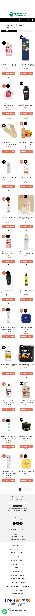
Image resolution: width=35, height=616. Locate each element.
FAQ (16, 568)
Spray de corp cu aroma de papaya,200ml (26, 143)
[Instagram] (21, 523)
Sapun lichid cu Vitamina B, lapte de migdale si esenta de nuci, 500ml (26, 401)
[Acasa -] (17, 14)
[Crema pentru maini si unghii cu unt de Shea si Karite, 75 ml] (9, 462)
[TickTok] (17, 523)
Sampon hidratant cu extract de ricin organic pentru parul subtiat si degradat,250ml (9, 218)
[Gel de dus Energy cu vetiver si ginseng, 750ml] (26, 48)
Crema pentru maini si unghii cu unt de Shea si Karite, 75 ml (8, 472)
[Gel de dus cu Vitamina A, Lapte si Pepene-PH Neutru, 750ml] (9, 167)
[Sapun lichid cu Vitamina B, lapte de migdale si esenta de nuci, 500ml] (26, 390)
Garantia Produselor (17, 583)
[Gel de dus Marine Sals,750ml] (26, 316)
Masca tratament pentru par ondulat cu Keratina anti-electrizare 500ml (26, 365)
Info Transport (17, 575)
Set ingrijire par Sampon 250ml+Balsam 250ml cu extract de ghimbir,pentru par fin (26, 218)
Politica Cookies (17, 560)
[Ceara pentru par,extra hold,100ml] (26, 426)
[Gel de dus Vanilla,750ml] (26, 462)
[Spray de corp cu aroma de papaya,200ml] (26, 131)
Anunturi (17, 545)
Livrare (17, 557)
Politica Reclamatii (17, 579)
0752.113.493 (18, 534)
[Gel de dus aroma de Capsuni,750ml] (9, 92)
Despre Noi (17, 571)
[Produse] (2, 20)
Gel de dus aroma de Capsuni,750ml (9, 105)
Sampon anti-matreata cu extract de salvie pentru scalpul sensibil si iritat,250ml (8, 328)
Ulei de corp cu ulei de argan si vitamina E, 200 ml (26, 291)
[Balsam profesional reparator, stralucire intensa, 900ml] (9, 390)
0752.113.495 (18, 537)
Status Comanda (17, 590)
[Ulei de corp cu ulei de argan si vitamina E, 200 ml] (26, 278)
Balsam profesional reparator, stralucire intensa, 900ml (9, 401)
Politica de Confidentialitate (17, 586)
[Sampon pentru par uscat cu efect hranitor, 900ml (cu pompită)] (9, 353)
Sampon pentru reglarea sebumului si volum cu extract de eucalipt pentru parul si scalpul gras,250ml (9, 437)
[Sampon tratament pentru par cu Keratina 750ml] (26, 91)
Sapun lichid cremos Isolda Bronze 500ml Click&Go (26, 178)
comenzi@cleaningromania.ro (18, 539)
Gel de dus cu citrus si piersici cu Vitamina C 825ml (8, 252)
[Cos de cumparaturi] (29, 20)
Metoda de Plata (17, 553)
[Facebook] (14, 523)
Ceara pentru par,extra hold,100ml (26, 437)
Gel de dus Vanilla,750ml (26, 471)
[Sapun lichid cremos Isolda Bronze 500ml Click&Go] (26, 167)
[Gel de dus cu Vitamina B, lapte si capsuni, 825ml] (9, 49)
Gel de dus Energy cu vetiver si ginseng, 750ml (26, 65)
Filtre (10, 31)
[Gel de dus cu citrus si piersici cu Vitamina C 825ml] (9, 242)
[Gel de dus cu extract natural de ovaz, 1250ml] (26, 242)
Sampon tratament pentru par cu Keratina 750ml (26, 105)
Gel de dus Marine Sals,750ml (26, 328)
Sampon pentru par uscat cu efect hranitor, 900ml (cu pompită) (9, 365)
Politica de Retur (16, 549)
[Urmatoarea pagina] (31, 489)
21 (28, 489)
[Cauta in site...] (33, 20)
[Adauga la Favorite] (9, 77)
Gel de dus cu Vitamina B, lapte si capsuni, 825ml (9, 65)
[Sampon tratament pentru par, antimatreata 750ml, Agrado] (9, 279)
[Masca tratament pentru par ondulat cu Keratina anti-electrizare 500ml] (26, 353)
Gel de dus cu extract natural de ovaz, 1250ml (26, 252)
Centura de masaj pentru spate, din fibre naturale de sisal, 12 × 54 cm (8, 143)
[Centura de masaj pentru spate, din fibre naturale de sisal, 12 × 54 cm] (9, 131)
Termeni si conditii (17, 564)
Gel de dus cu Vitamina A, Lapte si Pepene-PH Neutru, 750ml (9, 178)
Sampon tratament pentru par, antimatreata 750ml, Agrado (8, 291)
